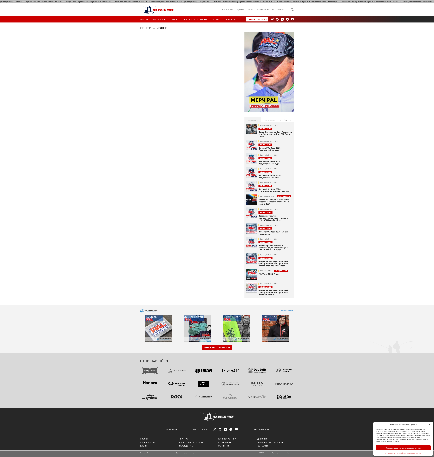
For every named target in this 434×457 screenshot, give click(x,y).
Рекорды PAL (230, 19)
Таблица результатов (257, 19)
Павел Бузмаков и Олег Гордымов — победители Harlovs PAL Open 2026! (275, 134)
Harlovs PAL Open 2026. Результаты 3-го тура (269, 148)
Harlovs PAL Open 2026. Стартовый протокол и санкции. (274, 190)
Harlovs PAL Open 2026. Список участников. (273, 232)
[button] (429, 424)
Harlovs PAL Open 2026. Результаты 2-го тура (269, 162)
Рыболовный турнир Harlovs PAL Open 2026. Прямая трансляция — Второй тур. (285, 2)
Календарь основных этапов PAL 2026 (107, 2)
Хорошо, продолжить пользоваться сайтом (403, 448)
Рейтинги (250, 10)
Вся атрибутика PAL (286, 310)
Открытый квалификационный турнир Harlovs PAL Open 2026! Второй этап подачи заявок (273, 263)
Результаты (240, 10)
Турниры (175, 19)
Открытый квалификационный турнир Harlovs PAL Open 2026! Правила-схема (273, 292)
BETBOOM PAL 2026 (267, 196)
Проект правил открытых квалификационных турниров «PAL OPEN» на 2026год (273, 247)
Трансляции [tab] (269, 119)
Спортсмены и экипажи (196, 19)
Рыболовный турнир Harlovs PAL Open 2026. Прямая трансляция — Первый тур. (157, 2)
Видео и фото (159, 19)
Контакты (280, 10)
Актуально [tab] (253, 119)
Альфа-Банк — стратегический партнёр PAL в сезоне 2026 (66, 2)
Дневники (262, 438)
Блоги (216, 19)
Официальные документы (265, 10)
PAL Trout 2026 (266, 271)
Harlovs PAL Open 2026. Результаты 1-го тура (269, 176)
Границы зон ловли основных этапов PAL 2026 (22, 2)
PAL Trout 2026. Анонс (269, 274)
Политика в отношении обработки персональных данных (402, 453)
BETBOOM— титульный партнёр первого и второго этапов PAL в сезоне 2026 (273, 201)
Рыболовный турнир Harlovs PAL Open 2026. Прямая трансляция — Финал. (348, 2)
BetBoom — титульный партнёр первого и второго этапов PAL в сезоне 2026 (221, 2)
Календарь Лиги (227, 10)
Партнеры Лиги (145, 453)
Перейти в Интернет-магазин (217, 347)
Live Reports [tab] (285, 119)
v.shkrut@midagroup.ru (261, 429)
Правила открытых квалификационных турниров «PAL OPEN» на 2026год (273, 217)
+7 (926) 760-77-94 (171, 429)
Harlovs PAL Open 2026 (269, 125)
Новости (144, 19)
